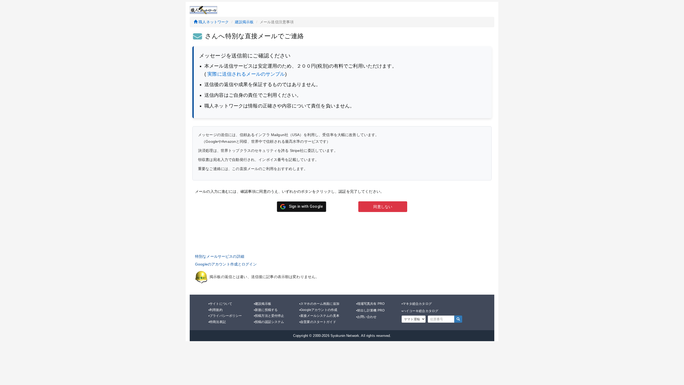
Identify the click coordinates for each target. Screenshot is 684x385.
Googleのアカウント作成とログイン (226, 264)
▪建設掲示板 (262, 304)
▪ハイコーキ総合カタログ (420, 311)
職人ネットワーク (213, 22)
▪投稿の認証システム (269, 322)
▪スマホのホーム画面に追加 (319, 304)
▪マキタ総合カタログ (417, 304)
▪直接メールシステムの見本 (319, 316)
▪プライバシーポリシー (225, 316)
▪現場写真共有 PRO (370, 304)
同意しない (382, 207)
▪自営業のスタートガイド (317, 322)
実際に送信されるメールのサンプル (246, 74)
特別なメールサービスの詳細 (219, 256)
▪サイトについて (220, 304)
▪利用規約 (215, 310)
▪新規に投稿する (266, 310)
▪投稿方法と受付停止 (269, 316)
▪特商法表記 (217, 322)
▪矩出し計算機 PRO (370, 310)
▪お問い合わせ (366, 317)
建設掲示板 (244, 22)
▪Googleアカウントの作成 (318, 310)
